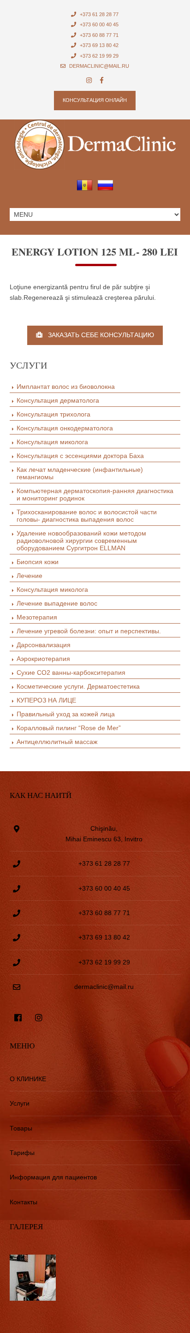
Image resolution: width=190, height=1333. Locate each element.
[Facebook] (101, 80)
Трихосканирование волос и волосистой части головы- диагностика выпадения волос (87, 515)
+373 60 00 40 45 (98, 24)
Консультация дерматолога (58, 400)
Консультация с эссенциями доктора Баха (80, 455)
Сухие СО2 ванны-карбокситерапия (71, 672)
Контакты (23, 1202)
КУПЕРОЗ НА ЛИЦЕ (46, 700)
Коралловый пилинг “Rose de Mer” (69, 728)
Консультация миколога (52, 442)
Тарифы (22, 1152)
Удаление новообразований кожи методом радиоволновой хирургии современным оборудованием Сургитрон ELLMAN (81, 541)
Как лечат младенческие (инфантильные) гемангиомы (80, 473)
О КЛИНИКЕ (28, 1079)
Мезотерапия (37, 617)
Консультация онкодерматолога (65, 428)
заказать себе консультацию (98, 335)
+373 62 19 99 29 (98, 56)
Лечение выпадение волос (57, 603)
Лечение (29, 575)
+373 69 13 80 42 (98, 45)
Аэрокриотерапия (43, 658)
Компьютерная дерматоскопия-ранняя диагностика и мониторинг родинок (95, 494)
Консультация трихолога (53, 414)
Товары (21, 1128)
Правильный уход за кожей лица (66, 714)
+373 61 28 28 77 (98, 14)
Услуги (20, 1103)
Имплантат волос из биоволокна (66, 386)
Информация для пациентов (53, 1177)
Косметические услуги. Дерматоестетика (78, 686)
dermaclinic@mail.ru (98, 66)
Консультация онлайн (95, 100)
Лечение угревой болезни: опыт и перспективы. (89, 631)
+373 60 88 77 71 (98, 35)
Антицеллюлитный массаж (57, 741)
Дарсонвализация (44, 645)
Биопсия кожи (38, 561)
